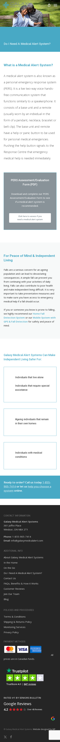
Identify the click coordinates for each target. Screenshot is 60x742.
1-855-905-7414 (21, 536)
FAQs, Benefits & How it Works (21, 583)
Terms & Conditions (15, 616)
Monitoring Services (14, 627)
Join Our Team (11, 594)
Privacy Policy (11, 632)
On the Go (9, 567)
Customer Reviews (14, 588)
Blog (6, 599)
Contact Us (10, 578)
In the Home (11, 562)
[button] (55, 5)
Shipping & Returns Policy (18, 621)
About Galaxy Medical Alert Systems (23, 557)
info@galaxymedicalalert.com (27, 540)
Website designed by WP (44, 729)
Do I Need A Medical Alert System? (23, 573)
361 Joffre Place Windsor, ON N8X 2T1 (21, 525)
